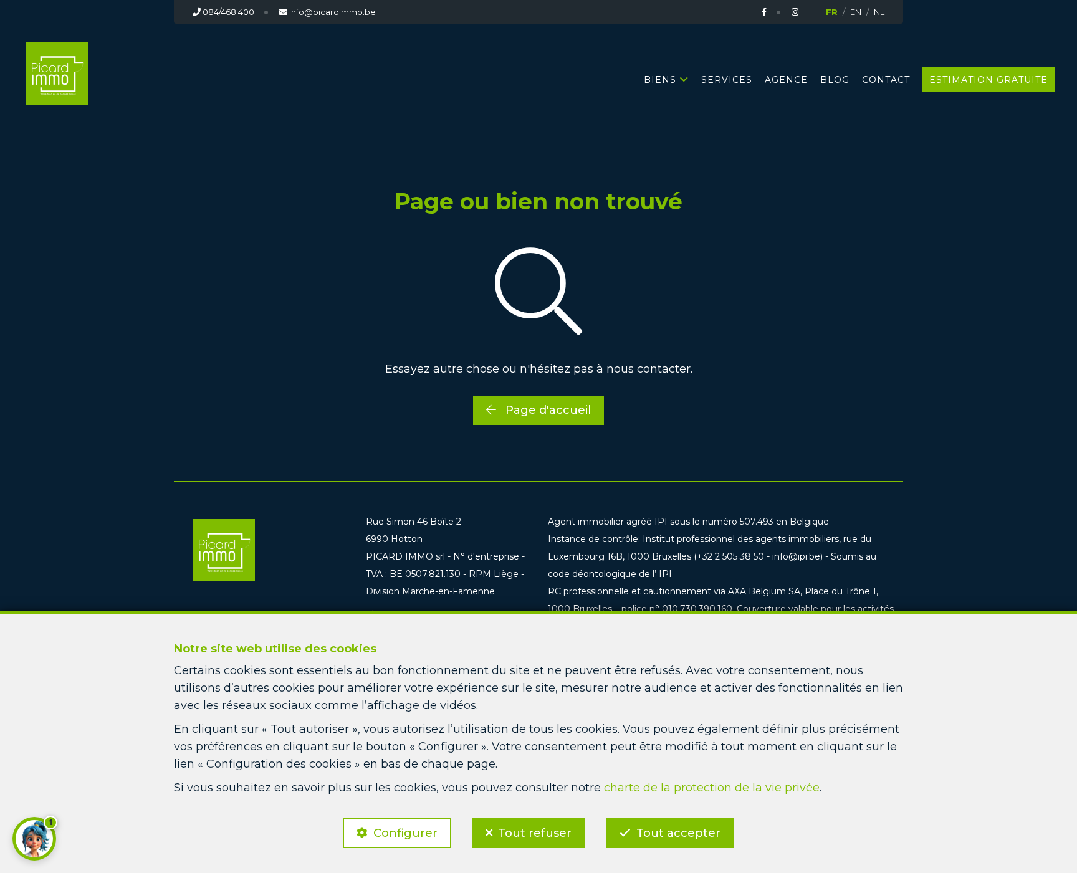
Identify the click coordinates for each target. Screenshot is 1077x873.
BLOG (835, 79)
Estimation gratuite (988, 79)
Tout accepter (678, 833)
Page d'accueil (546, 410)
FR (832, 12)
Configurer (405, 833)
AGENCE (786, 79)
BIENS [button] (660, 79)
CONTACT (886, 79)
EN (855, 12)
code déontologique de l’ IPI (610, 574)
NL (879, 12)
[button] (34, 839)
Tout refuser (535, 833)
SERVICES (726, 79)
